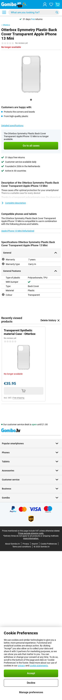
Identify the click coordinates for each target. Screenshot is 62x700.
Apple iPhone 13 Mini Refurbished (17, 231)
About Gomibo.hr (12, 544)
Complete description (15, 203)
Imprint (35, 544)
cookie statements (39, 665)
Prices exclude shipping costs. (31, 533)
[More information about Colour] (3, 294)
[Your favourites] (51, 4)
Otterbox (6, 25)
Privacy (26, 544)
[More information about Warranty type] (3, 264)
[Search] (56, 12)
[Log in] (45, 4)
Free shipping (18, 398)
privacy (21, 665)
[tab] (31, 100)
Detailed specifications (12, 125)
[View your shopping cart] (57, 4)
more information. (31, 538)
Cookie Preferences (49, 544)
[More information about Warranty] (3, 259)
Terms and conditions (21, 547)
